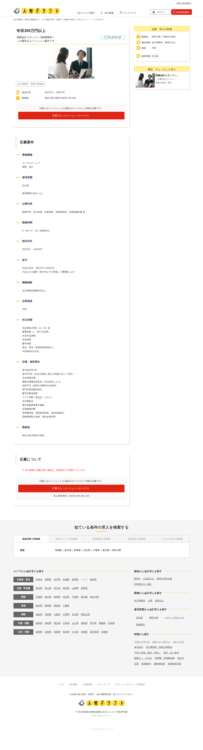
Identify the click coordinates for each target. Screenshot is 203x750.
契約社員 (153, 617)
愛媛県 (102, 623)
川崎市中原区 (69, 19)
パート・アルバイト (175, 617)
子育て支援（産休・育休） (147, 652)
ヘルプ (61, 684)
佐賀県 (48, 632)
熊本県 (66, 632)
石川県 (57, 588)
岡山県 (57, 623)
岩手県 (57, 579)
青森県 (48, 579)
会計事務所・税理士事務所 (159, 647)
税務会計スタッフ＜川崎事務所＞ (91, 19)
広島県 (66, 623)
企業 (150, 600)
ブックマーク (130, 13)
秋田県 (75, 579)
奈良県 (75, 614)
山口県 (75, 623)
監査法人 (159, 600)
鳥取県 (39, 623)
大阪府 (57, 614)
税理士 (137, 578)
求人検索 (109, 13)
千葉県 (96, 550)
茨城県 (58, 550)
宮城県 (66, 579)
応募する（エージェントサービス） (71, 115)
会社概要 (73, 684)
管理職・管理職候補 (165, 658)
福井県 (66, 588)
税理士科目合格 (164, 578)
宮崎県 (84, 632)
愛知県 (57, 605)
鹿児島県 (94, 632)
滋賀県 (39, 614)
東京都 (106, 550)
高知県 (111, 623)
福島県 (93, 579)
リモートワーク (142, 641)
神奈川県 (50, 19)
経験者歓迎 (159, 663)
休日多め (138, 647)
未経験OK (146, 663)
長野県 (84, 588)
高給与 (180, 658)
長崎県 (57, 632)
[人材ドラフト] (36, 11)
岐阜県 (39, 605)
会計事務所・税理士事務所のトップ (28, 19)
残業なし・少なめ (143, 658)
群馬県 (77, 550)
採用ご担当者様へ (184, 3)
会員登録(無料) (183, 12)
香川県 (93, 623)
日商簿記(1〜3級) (142, 584)
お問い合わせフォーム (101, 715)
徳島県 (84, 623)
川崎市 (58, 19)
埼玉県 (87, 550)
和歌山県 (85, 614)
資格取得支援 (174, 663)
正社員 (139, 617)
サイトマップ (103, 684)
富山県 (48, 588)
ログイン (161, 12)
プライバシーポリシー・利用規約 (129, 684)
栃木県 (68, 550)
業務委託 (140, 624)
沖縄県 (104, 632)
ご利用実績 (87, 684)
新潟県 (39, 588)
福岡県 (39, 632)
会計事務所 (139, 600)
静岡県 (48, 605)
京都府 (48, 614)
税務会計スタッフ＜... (167, 75)
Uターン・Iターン (161, 641)
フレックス (178, 641)
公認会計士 (148, 578)
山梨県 (75, 588)
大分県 (75, 632)
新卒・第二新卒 (171, 652)
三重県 (66, 605)
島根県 (48, 623)
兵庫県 (66, 614)
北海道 (39, 579)
